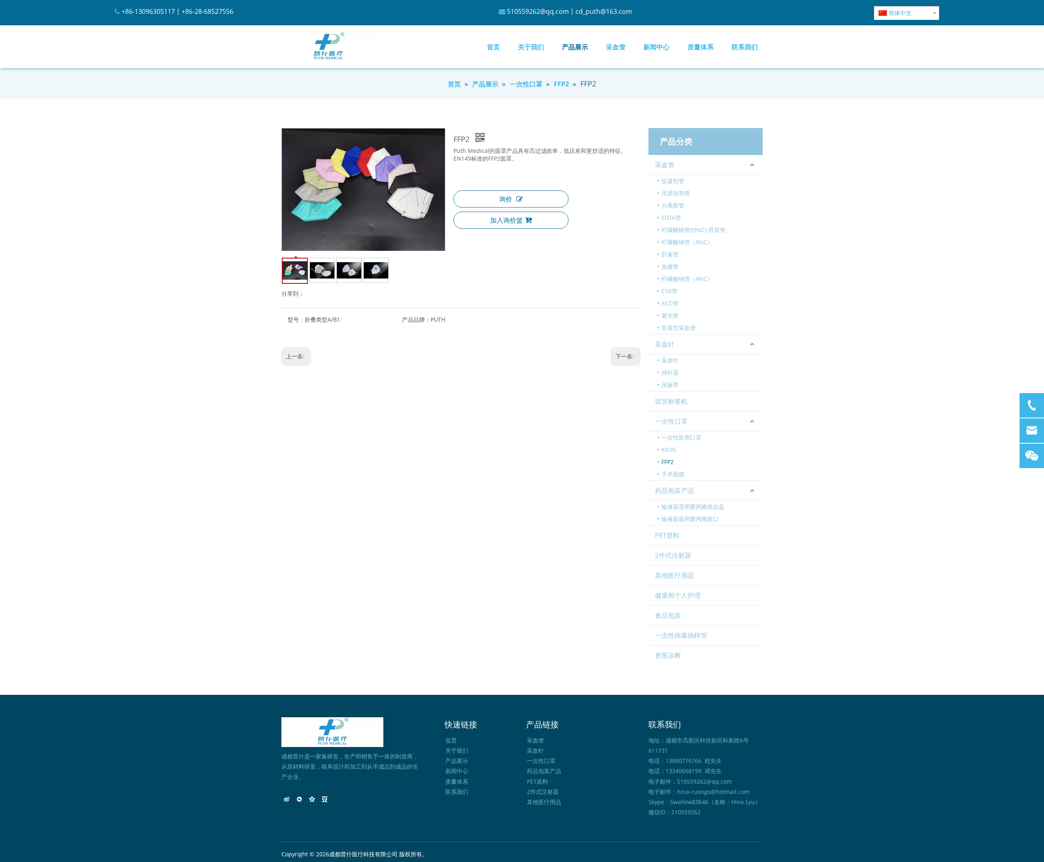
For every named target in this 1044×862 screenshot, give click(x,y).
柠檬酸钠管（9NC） (687, 242)
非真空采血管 (678, 328)
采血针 (665, 344)
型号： (296, 319)
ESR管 (669, 291)
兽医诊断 (668, 655)
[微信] (299, 799)
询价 (505, 199)
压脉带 (670, 385)
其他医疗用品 (674, 575)
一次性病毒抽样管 (681, 635)
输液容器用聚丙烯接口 (690, 519)
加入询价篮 (506, 220)
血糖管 (670, 266)
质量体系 (456, 781)
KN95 (668, 449)
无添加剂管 (675, 193)
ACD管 (670, 303)
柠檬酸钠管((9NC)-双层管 (693, 230)
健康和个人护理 (678, 595)
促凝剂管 (672, 181)
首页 (451, 740)
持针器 (670, 372)
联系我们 (456, 792)
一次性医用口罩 (681, 437)
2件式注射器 (673, 555)
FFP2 (667, 462)
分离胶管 (672, 205)
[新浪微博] (287, 799)
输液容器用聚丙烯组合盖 (692, 507)
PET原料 (667, 535)
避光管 (670, 315)
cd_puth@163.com (603, 11)
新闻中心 (456, 771)
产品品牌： (416, 319)
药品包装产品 (674, 490)
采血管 (665, 164)
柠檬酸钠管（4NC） (687, 279)
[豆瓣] (325, 799)
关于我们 (456, 750)
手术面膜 (672, 474)
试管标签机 (671, 401)
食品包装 (668, 615)
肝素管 (670, 254)
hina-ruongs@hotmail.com (713, 792)
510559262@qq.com (538, 11)
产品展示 (456, 761)
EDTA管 (671, 217)
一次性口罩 (671, 421)
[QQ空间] (312, 799)
